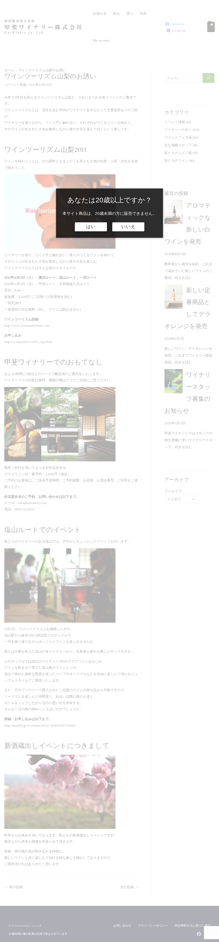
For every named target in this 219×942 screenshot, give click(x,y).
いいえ (128, 226)
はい (91, 226)
